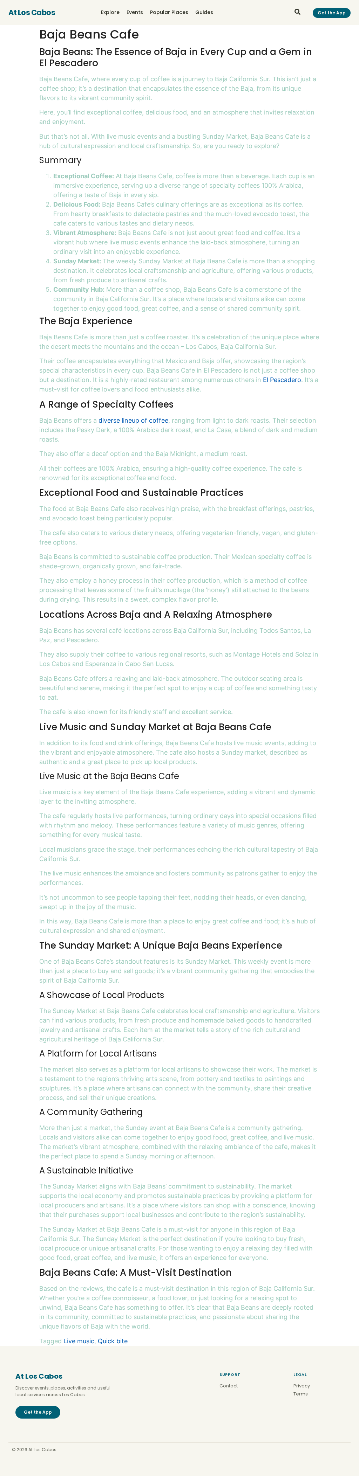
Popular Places (169, 12)
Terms (300, 1394)
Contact (228, 1386)
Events (135, 12)
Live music (78, 1341)
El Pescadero (282, 379)
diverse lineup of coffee (133, 420)
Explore (110, 12)
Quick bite (113, 1341)
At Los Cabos (31, 12)
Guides (204, 12)
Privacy (301, 1386)
